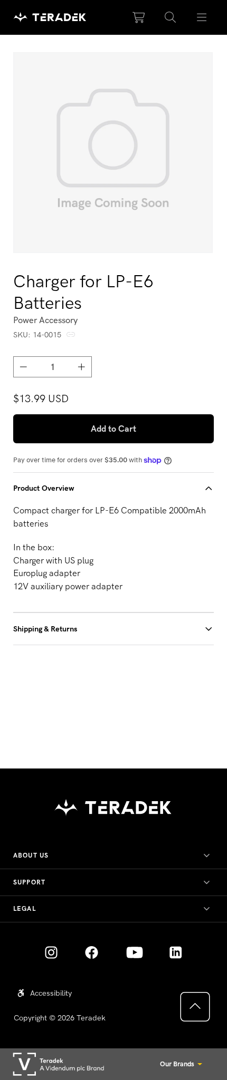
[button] (170, 17)
